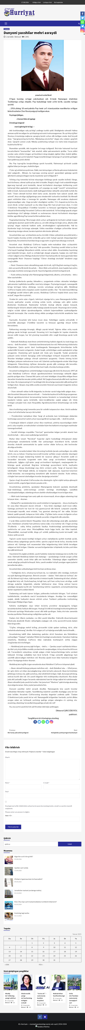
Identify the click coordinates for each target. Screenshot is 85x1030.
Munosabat (8, 988)
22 (32, 956)
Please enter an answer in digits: (17, 812)
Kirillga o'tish (37, 2)
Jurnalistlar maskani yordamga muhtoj (27, 890)
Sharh (7, 757)
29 (32, 960)
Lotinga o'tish (47, 2)
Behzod (18, 37)
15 (32, 952)
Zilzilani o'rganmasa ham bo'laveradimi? (28, 879)
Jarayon (6, 29)
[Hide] (84, 34)
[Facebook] (35, 722)
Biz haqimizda (58, 2)
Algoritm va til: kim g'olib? (23, 856)
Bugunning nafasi (72, 987)
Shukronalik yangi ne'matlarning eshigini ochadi (26, 998)
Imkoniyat (40, 988)
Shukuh (23, 988)
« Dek (7, 965)
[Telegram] (47, 722)
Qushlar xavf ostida (21, 868)
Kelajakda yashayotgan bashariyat (64, 731)
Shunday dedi (57, 988)
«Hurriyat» (24, 1024)
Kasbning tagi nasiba (21, 913)
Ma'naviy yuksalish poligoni (18, 731)
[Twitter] (39, 722)
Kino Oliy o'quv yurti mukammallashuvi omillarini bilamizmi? (35, 902)
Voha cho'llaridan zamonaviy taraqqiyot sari (73, 998)
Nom (7, 783)
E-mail (46, 783)
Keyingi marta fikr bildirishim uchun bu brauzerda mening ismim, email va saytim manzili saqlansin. (38, 807)
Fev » (41, 965)
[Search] (79, 24)
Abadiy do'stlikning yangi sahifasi (10, 995)
